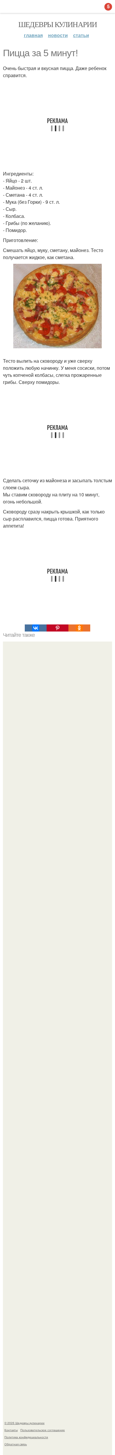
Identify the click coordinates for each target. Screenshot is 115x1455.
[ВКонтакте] (36, 628)
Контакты (11, 1430)
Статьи (81, 35)
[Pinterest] (57, 628)
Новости (58, 35)
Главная (33, 35)
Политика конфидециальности (26, 1437)
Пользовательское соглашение (42, 1430)
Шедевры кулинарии (57, 24)
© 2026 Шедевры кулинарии (24, 1423)
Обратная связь (15, 1444)
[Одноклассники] (79, 628)
